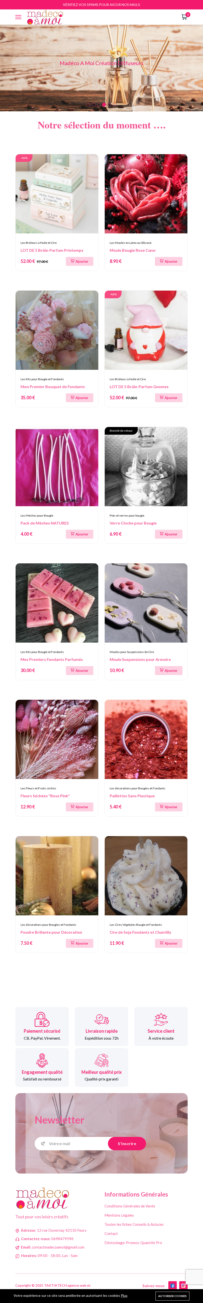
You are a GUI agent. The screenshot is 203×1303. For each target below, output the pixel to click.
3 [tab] (99, 104)
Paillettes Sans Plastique (132, 795)
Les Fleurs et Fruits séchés (38, 788)
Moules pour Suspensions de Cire (132, 652)
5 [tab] (109, 104)
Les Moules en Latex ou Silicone (131, 243)
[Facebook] (172, 1285)
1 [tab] (88, 104)
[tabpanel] (101, 68)
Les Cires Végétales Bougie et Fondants (136, 925)
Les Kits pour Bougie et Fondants (42, 379)
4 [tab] (104, 104)
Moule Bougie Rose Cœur (133, 250)
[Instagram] (183, 1285)
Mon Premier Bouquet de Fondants (53, 386)
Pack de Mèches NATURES (45, 523)
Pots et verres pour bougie (127, 515)
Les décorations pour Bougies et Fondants (137, 788)
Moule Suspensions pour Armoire (140, 659)
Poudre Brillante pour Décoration (51, 932)
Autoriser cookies (172, 1296)
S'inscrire (127, 1143)
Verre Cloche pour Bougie (133, 523)
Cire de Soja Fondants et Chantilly (140, 932)
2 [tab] (94, 104)
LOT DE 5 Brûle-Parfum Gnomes (139, 386)
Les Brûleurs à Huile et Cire (39, 243)
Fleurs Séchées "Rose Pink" (45, 795)
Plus (124, 1295)
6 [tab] (114, 104)
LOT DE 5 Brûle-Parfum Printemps (52, 250)
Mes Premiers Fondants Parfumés (52, 659)
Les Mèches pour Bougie (37, 515)
